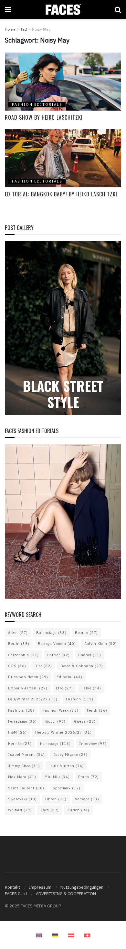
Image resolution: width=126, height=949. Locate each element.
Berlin (18, 643)
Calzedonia (23, 655)
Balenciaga (51, 632)
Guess (85, 721)
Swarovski (22, 799)
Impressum (40, 887)
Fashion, (21, 710)
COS (17, 666)
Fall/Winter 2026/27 (33, 699)
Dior (43, 666)
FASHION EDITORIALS (37, 104)
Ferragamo (22, 721)
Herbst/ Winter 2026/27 (63, 732)
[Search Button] (118, 9)
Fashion (79, 699)
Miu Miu (57, 777)
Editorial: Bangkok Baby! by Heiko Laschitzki (61, 194)
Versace (87, 799)
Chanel (89, 655)
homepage (55, 743)
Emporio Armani (27, 688)
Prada (88, 777)
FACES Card (16, 893)
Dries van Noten (28, 677)
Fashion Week (61, 710)
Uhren (56, 799)
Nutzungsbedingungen (81, 887)
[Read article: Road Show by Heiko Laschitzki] (63, 82)
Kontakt (12, 887)
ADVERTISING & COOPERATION (66, 893)
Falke (91, 688)
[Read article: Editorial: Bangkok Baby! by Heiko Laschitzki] (63, 158)
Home (10, 29)
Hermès (20, 743)
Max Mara (22, 777)
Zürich (78, 810)
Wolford (20, 810)
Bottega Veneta (57, 643)
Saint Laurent (26, 788)
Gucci (55, 721)
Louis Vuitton (66, 766)
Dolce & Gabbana (81, 666)
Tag (23, 29)
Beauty (86, 632)
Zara (49, 810)
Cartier (58, 655)
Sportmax (66, 788)
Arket (18, 632)
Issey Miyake (70, 754)
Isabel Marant (26, 754)
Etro (64, 688)
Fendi (97, 710)
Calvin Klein (100, 643)
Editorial (69, 677)
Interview (93, 743)
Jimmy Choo (24, 766)
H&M (17, 732)
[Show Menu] (8, 9)
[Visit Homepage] (62, 9)
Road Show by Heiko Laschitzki (44, 117)
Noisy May (41, 29)
